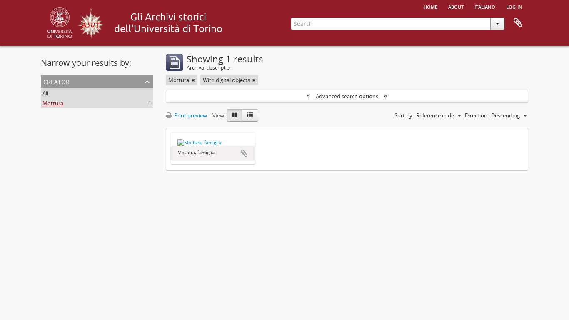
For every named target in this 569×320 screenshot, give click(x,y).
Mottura (52, 103)
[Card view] (234, 115)
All (45, 93)
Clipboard (517, 22)
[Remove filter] (193, 80)
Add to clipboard (244, 153)
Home (430, 6)
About (456, 6)
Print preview (190, 115)
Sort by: (404, 115)
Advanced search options (346, 96)
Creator (56, 81)
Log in (514, 6)
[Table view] (250, 115)
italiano (484, 6)
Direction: (477, 115)
